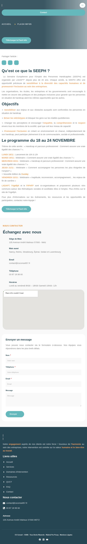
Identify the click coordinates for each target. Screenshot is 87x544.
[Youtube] (47, 540)
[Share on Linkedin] (16, 62)
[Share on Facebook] (4, 62)
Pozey (56, 535)
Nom (8, 355)
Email (11, 260)
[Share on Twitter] (10, 62)
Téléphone (13, 271)
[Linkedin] (43, 540)
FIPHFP (30, 185)
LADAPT (5, 185)
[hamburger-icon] (82, 5)
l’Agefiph (15, 185)
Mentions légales (66, 535)
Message (9, 390)
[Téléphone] (5, 271)
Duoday (24, 174)
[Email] (5, 260)
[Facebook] (40, 540)
